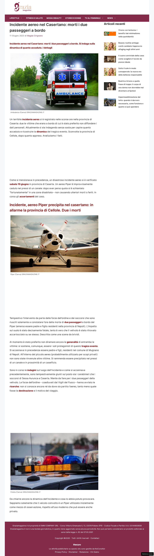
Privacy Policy (61, 552)
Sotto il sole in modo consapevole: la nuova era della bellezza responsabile (130, 71)
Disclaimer (73, 552)
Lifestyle (14, 18)
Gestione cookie (147, 554)
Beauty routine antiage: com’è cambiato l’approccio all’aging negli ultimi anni (130, 46)
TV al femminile (92, 18)
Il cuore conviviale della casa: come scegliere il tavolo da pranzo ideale (131, 58)
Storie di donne (73, 18)
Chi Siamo (94, 552)
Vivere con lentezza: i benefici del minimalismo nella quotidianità (129, 33)
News (110, 18)
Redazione (84, 552)
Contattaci (95, 538)
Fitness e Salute (34, 18)
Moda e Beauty (54, 18)
